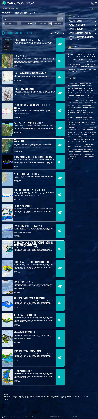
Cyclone (85, 102)
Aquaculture (88, 83)
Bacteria (89, 85)
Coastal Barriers (72, 98)
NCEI (93, 61)
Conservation (84, 100)
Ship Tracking (87, 146)
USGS (77, 71)
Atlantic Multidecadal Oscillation (76, 85)
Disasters (70, 107)
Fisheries (89, 120)
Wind (69, 159)
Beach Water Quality (80, 88)
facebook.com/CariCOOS (56, 416)
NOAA (88, 64)
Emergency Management (75, 110)
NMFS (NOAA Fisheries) (79, 64)
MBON (18, 167)
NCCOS (18, 216)
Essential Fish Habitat (81, 117)
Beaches (90, 88)
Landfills (79, 129)
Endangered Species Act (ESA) (85, 112)
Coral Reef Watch (33, 49)
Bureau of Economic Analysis (76, 52)
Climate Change (79, 95)
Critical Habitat (72, 102)
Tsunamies (71, 156)
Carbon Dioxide (89, 93)
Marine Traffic (77, 61)
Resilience (71, 144)
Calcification (80, 93)
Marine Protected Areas (84, 132)
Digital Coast (71, 59)
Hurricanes (71, 127)
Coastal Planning (76, 21)
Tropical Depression (88, 154)
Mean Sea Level (73, 137)
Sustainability (77, 151)
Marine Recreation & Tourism (80, 33)
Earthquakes (77, 107)
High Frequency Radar (74, 124)
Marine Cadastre (20, 81)
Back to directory (10, 8)
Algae (75, 83)
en (92, 3)
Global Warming (85, 122)
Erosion (71, 117)
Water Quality (78, 156)
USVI (20, 47)
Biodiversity (76, 90)
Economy (85, 107)
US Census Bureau (85, 69)
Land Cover (72, 129)
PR (17, 47)
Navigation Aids (78, 139)
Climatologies (89, 95)
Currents (79, 102)
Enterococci (71, 115)
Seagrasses (86, 144)
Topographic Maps (77, 154)
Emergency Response (77, 25)
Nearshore (87, 139)
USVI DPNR (43, 49)
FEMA (85, 59)
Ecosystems (92, 107)
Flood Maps (77, 122)
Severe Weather (77, 146)
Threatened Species (87, 151)
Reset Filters (61, 14)
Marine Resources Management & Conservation (81, 38)
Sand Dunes (78, 144)
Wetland (91, 156)
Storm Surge (87, 149)
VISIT (60, 44)
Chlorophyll (71, 95)
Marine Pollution (72, 132)
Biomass (83, 90)
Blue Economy (72, 93)
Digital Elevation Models (84, 105)
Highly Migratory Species (88, 124)
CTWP (93, 57)
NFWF (70, 64)
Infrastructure (78, 127)
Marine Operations (76, 29)
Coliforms (76, 100)
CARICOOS (19, 66)
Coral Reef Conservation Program (23, 49)
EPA (77, 59)
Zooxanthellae (76, 159)
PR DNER (39, 49)
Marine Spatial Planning (84, 134)
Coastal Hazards (82, 98)
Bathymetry (71, 88)
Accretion (70, 83)
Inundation (86, 127)
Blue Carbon (90, 90)
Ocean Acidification (84, 142)
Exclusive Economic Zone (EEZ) (77, 120)
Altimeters (81, 83)
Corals (91, 100)
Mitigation (82, 137)
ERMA (18, 117)
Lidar (84, 129)
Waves (85, 156)
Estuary (90, 117)
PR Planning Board (83, 66)
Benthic (70, 90)
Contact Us (75, 416)
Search (60, 19)
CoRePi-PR (87, 57)
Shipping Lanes (72, 149)
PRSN (91, 66)
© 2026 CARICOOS (29, 416)
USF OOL (71, 71)
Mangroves (90, 129)
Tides (69, 154)
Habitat (93, 122)
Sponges (80, 149)
